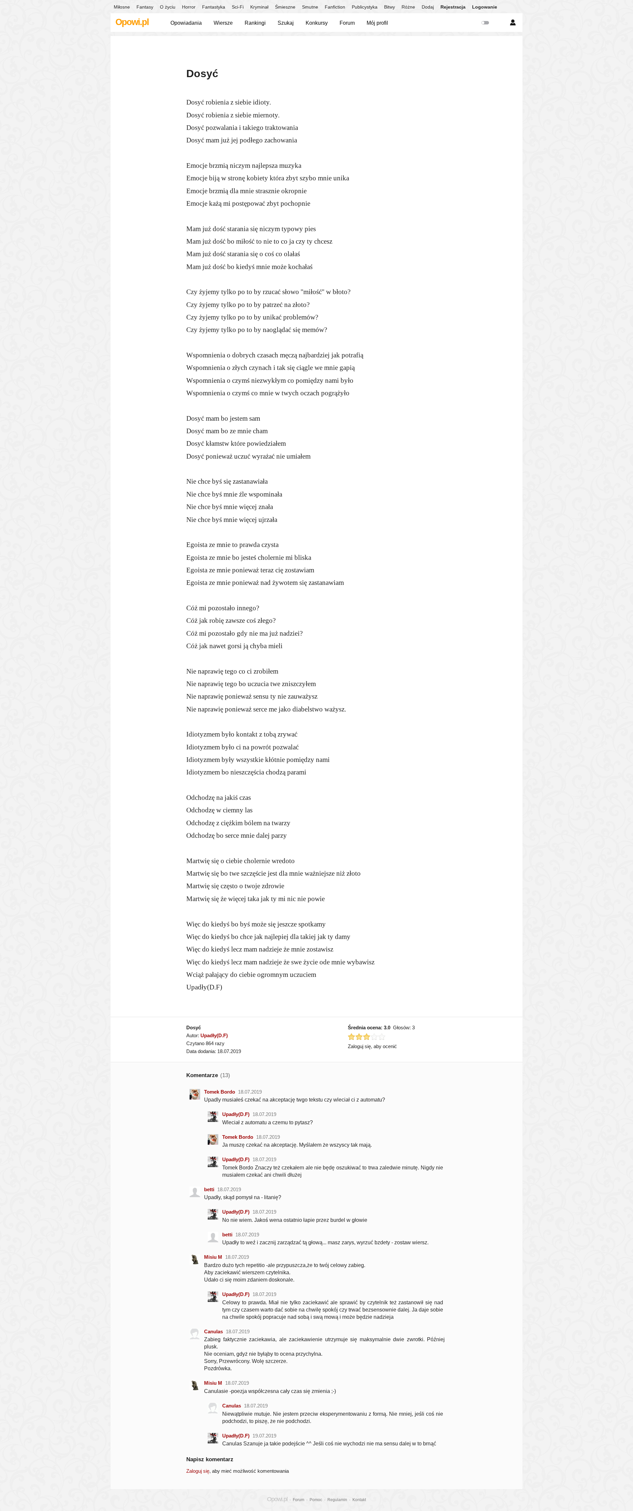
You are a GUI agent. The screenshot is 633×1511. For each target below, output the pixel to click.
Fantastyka (213, 7)
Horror (189, 7)
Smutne (310, 7)
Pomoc (316, 1499)
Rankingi (255, 23)
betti (209, 1189)
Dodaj (428, 7)
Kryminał (259, 7)
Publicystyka (364, 7)
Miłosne (122, 7)
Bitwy (389, 7)
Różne (408, 7)
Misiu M (213, 1257)
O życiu (167, 7)
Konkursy (317, 23)
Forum (347, 23)
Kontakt (359, 1499)
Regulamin (337, 1499)
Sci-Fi (238, 7)
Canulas (213, 1331)
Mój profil (377, 23)
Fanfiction (335, 7)
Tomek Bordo (219, 1092)
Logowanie (484, 7)
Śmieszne (285, 7)
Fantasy (144, 7)
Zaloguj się (197, 1471)
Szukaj (286, 23)
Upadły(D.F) (214, 1035)
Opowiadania (186, 23)
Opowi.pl (132, 22)
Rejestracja (453, 7)
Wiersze (223, 23)
